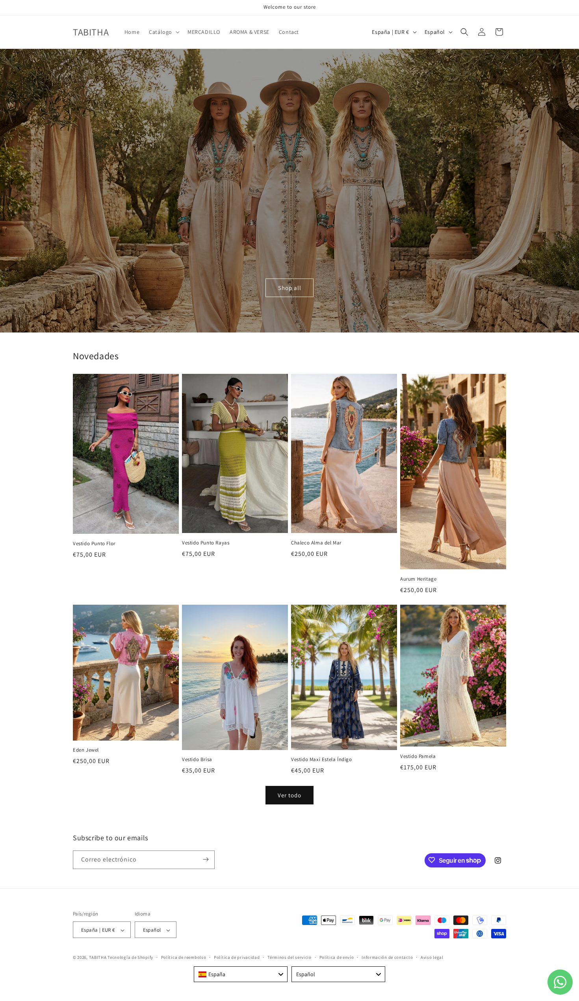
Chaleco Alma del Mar (316, 543)
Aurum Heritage (418, 579)
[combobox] (241, 974)
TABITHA (98, 957)
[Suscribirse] (205, 859)
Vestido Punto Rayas (205, 543)
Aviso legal (432, 957)
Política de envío (336, 957)
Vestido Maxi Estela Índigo (321, 759)
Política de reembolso (183, 957)
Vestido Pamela (418, 756)
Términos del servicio (289, 957)
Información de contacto (387, 957)
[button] (163, 32)
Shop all (289, 288)
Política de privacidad (237, 957)
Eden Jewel (86, 750)
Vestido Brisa (197, 759)
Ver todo (289, 795)
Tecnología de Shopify (130, 957)
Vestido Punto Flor (94, 543)
